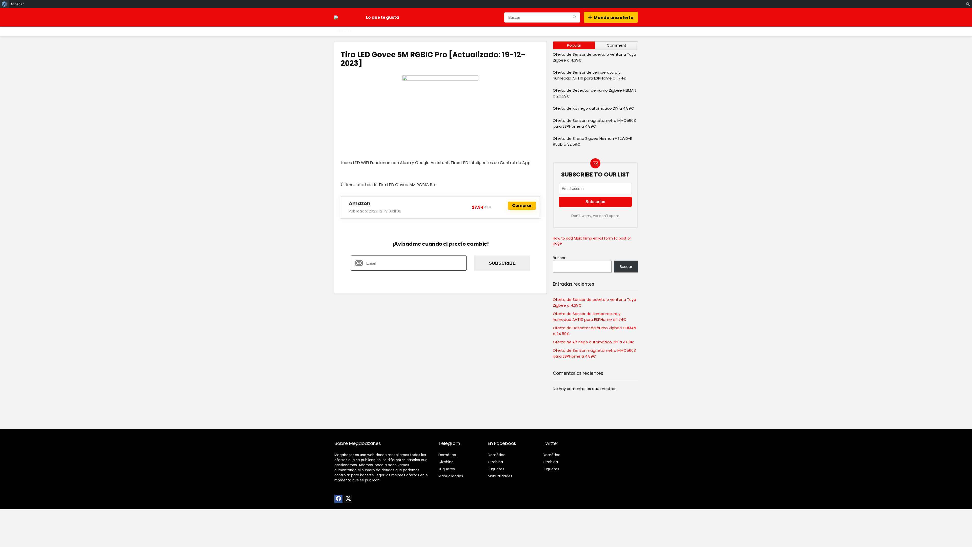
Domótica (447, 454)
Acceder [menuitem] (17, 4)
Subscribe (502, 263)
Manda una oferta (614, 18)
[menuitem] (4, 4)
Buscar (559, 257)
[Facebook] (338, 499)
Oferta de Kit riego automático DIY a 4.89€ (593, 108)
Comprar (522, 205)
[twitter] (348, 499)
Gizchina (446, 461)
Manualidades (450, 476)
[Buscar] (574, 17)
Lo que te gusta (382, 17)
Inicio (344, 31)
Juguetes (446, 469)
